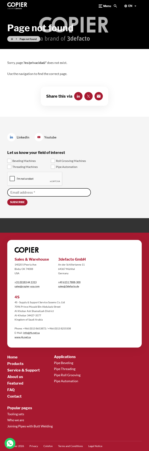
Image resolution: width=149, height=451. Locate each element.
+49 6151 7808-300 (69, 282)
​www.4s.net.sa (23, 337)
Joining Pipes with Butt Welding (30, 426)
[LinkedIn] (78, 96)
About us (15, 377)
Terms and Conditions (70, 446)
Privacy (33, 446)
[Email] (98, 96)
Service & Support (23, 370)
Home (12, 357)
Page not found (28, 38)
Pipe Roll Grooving (67, 375)
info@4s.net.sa (31, 332)
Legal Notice (95, 446)
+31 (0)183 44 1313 (26, 282)
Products (15, 364)
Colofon (48, 446)
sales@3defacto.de (68, 286)
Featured (15, 383)
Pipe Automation (66, 381)
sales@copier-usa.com (27, 286)
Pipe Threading (64, 369)
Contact (14, 396)
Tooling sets (15, 414)
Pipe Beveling (63, 363)
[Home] (17, 6)
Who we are (15, 420)
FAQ (11, 390)
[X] (88, 96)
